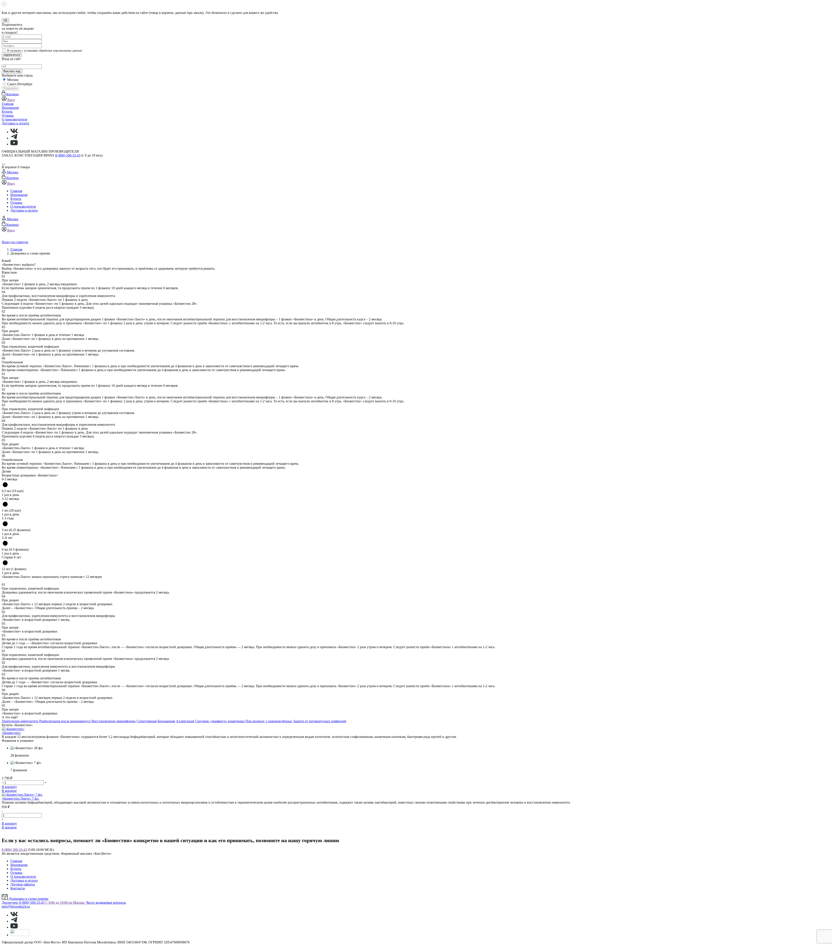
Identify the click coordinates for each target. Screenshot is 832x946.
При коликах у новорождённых (268, 721)
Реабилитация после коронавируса (65, 721)
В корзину (9, 787)
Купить (7, 111)
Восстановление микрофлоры (113, 721)
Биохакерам (166, 721)
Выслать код (11, 71)
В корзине (9, 791)
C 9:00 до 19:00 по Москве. (65, 902)
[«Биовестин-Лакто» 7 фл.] (22, 794)
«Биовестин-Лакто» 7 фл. (20, 798)
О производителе (14, 119)
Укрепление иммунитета (20, 721)
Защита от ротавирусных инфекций (319, 721)
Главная (7, 104)
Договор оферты (22, 884)
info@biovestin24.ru (16, 906)
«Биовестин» (11, 733)
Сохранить (10, 88)
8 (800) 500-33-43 (67, 155)
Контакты (17, 888)
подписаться (11, 54)
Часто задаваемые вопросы (106, 902)
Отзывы (8, 115)
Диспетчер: (23, 902)
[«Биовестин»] (13, 729)
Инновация (10, 107)
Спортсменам (146, 721)
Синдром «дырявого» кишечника (220, 721)
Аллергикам (185, 721)
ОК (5, 20)
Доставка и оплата (15, 123)
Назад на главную (15, 242)
